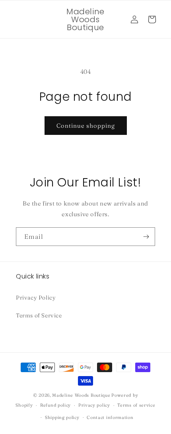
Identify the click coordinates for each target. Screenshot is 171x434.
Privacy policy (94, 405)
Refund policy (55, 405)
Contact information (110, 417)
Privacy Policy (36, 297)
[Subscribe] (146, 236)
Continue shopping (85, 125)
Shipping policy (62, 417)
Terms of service (136, 405)
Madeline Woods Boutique (81, 395)
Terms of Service (39, 315)
